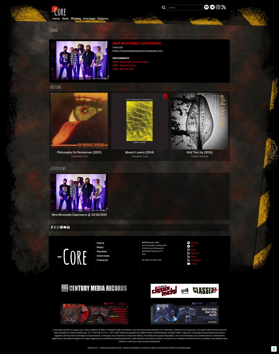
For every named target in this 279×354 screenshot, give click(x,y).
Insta (192, 249)
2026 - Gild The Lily (123, 69)
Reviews (76, 18)
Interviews (89, 18)
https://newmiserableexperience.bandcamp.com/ (138, 51)
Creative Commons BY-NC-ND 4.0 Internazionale (170, 348)
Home (56, 18)
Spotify (194, 242)
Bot (192, 246)
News (65, 18)
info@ (194, 263)
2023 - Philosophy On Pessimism (130, 62)
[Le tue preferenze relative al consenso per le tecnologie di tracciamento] (274, 349)
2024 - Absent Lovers (124, 65)
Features (103, 18)
